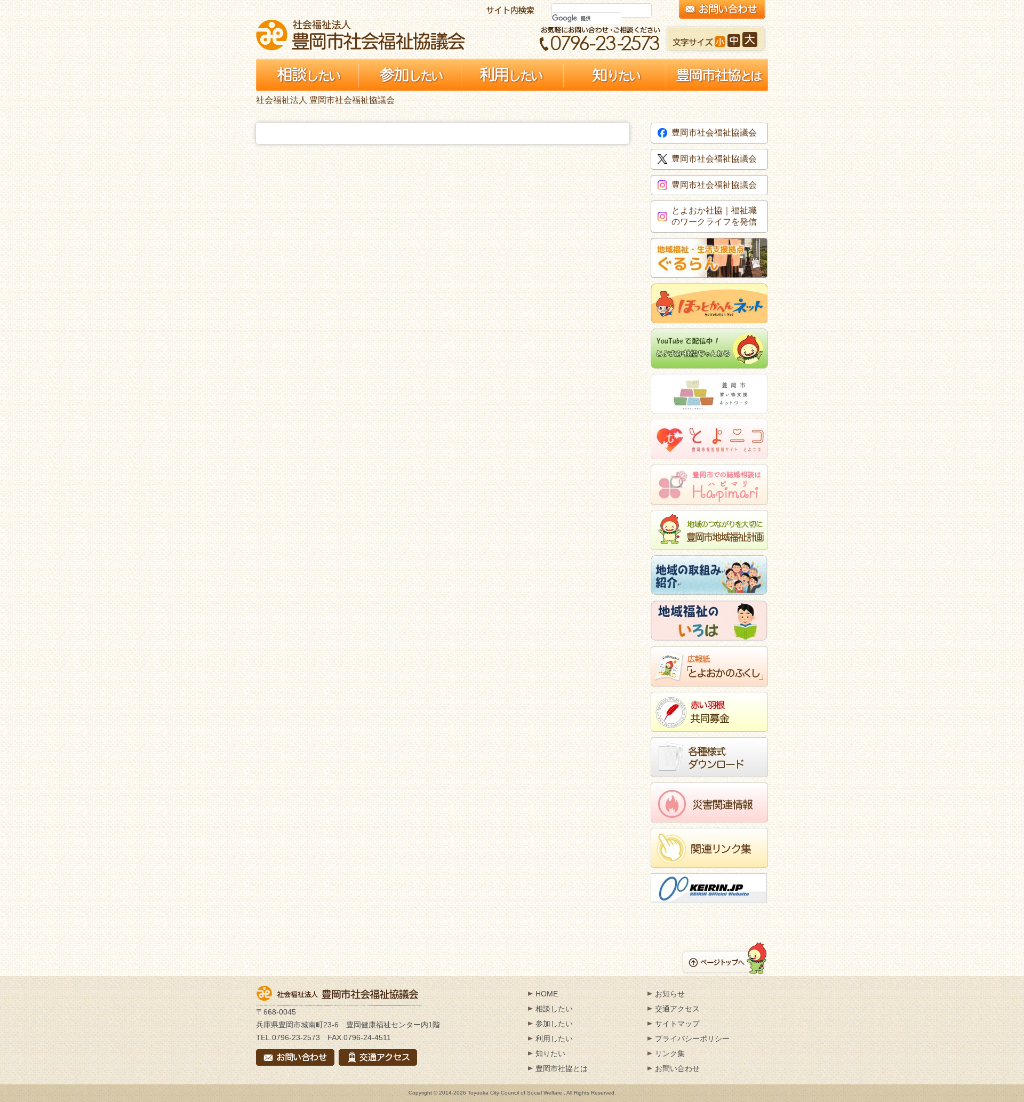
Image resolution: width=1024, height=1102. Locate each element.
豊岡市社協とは (561, 1068)
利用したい (554, 1038)
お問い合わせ (677, 1068)
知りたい (550, 1053)
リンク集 (670, 1053)
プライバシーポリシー (692, 1038)
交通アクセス (677, 1008)
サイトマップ (677, 1023)
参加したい (554, 1023)
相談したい (554, 1008)
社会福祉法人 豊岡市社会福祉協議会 (360, 35)
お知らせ (670, 993)
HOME (546, 993)
